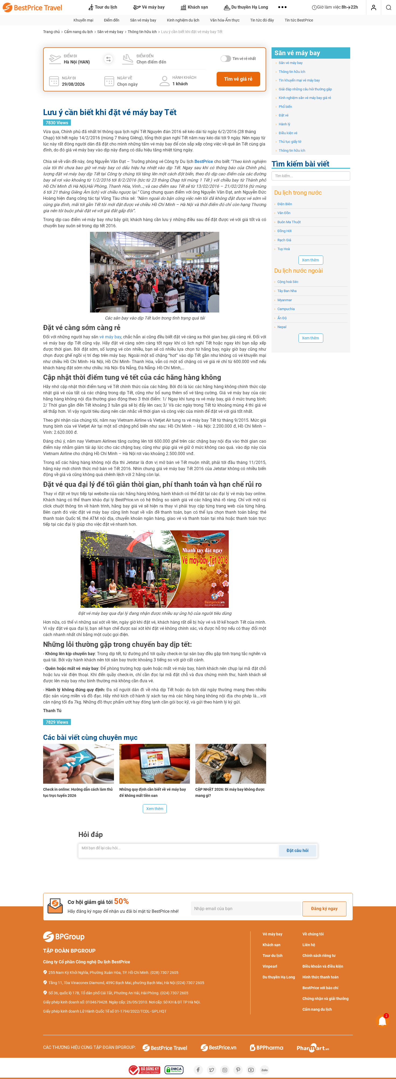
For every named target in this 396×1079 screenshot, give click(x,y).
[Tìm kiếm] (388, 7)
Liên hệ (309, 945)
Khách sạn (198, 7)
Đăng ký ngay (324, 908)
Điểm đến (111, 20)
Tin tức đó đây (262, 20)
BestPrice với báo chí (320, 988)
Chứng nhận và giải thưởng (326, 998)
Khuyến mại (83, 20)
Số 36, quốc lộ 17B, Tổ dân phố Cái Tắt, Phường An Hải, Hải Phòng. (103, 993)
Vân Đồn (282, 213)
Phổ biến (284, 107)
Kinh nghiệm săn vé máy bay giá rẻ (303, 98)
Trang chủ (51, 32)
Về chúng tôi (313, 934)
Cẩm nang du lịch (78, 32)
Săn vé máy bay (143, 20)
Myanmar (283, 300)
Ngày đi (69, 78)
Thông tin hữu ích (142, 32)
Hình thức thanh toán (321, 977)
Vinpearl (270, 966)
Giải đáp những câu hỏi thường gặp (304, 89)
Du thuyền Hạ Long (249, 7)
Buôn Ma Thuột (287, 222)
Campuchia (284, 309)
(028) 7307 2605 (164, 972)
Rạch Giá (282, 240)
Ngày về (124, 78)
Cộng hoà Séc (286, 282)
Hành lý (283, 124)
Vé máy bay (153, 7)
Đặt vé (282, 115)
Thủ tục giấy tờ (288, 142)
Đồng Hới (282, 231)
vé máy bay (110, 336)
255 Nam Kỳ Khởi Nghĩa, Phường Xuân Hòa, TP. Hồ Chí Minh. (99, 972)
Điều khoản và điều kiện (323, 966)
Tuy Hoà (282, 249)
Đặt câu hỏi (297, 850)
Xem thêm (154, 809)
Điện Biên (283, 204)
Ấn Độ (280, 318)
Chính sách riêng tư (319, 955)
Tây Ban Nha (285, 291)
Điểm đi (70, 56)
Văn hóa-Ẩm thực (224, 20)
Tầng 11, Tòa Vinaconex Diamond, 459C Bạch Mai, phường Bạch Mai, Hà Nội (111, 983)
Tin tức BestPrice (299, 20)
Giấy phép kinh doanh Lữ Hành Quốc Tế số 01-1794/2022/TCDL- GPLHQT (104, 1011)
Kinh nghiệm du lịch (183, 20)
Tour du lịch (106, 7)
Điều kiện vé (286, 133)
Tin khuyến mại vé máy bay (298, 80)
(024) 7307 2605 (190, 983)
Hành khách (184, 77)
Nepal (280, 327)
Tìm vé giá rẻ (238, 79)
